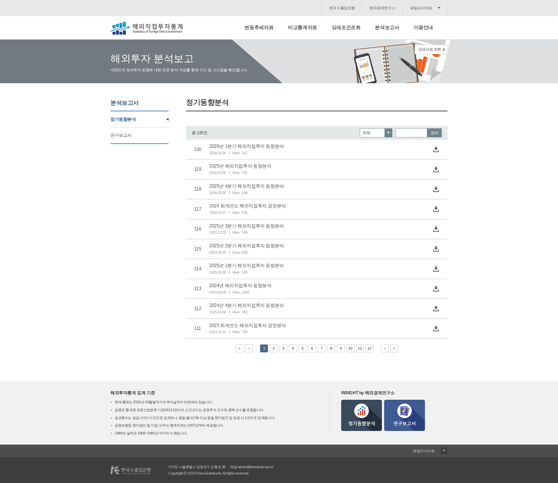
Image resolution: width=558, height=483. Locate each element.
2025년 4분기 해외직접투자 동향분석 (246, 186)
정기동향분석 (123, 119)
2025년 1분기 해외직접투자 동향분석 (246, 265)
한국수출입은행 (342, 8)
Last (394, 348)
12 (369, 348)
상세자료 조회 (429, 49)
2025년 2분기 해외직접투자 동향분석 (246, 245)
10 (350, 348)
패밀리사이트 (421, 8)
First (239, 348)
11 (360, 348)
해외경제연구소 (382, 8)
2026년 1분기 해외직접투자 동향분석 (246, 146)
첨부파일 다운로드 (436, 149)
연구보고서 (121, 135)
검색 (434, 133)
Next (385, 348)
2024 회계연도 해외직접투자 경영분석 (247, 205)
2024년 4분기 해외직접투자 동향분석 (246, 305)
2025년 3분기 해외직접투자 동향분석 (246, 225)
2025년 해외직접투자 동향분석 (240, 166)
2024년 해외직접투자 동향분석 (240, 285)
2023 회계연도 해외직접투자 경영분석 (247, 325)
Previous (249, 348)
